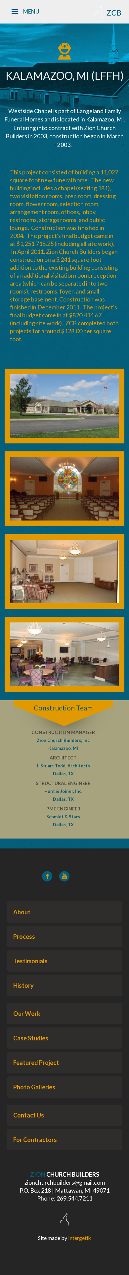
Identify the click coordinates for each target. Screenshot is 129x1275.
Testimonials (30, 961)
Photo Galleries (34, 1087)
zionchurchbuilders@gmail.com (64, 1182)
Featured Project (36, 1062)
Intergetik (79, 1238)
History (23, 985)
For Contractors (35, 1139)
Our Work (26, 1013)
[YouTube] (64, 876)
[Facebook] (47, 876)
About (21, 912)
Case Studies (30, 1038)
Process (24, 936)
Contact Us (28, 1115)
